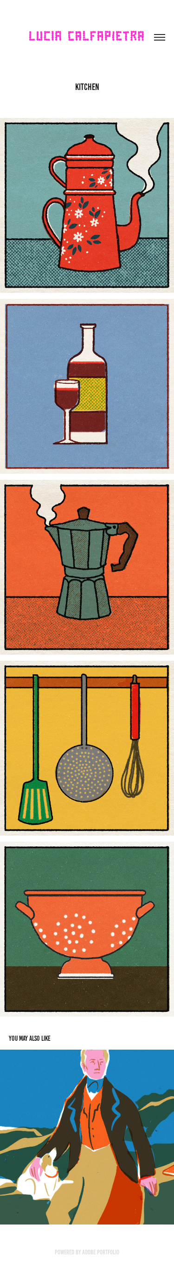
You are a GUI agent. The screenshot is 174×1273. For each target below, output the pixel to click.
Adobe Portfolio (100, 1252)
